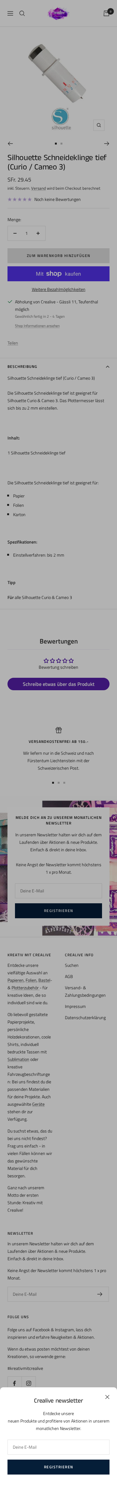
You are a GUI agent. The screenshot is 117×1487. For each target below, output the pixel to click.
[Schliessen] (107, 1397)
